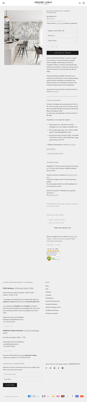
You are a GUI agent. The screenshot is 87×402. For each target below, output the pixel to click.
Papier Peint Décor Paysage (61, 239)
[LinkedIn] (62, 368)
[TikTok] (58, 368)
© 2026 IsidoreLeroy (11, 396)
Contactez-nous (53, 195)
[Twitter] (57, 244)
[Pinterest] (59, 244)
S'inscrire (10, 385)
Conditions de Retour (52, 310)
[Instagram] (50, 368)
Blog (47, 286)
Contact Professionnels (53, 301)
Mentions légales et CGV (53, 307)
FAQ (47, 289)
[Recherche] (80, 3)
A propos (48, 295)
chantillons (52, 149)
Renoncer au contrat (52, 313)
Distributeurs (50, 298)
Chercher (48, 292)
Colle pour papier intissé (55, 153)
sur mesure (54, 91)
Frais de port (60, 23)
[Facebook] (54, 244)
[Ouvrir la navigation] (4, 3)
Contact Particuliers (52, 304)
